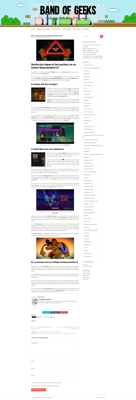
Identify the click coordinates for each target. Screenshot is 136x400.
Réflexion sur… (87, 204)
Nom (32, 361)
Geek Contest (87, 112)
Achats (85, 74)
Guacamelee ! (50, 333)
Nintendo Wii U (87, 169)
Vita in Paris (85, 279)
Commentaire (34, 343)
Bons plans (86, 91)
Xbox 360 (86, 253)
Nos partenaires (56, 29)
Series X (86, 221)
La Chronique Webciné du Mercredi (92, 145)
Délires (85, 100)
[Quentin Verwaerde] (35, 304)
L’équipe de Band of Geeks (43, 29)
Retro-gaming (87, 209)
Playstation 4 (46, 331)
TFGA (85, 233)
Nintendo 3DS (87, 160)
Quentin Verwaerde (39, 37)
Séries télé (86, 218)
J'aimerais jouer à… (88, 126)
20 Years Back (87, 65)
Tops (85, 239)
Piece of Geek (86, 272)
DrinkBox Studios (42, 333)
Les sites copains (67, 29)
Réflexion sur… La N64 (93, 50)
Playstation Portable (89, 195)
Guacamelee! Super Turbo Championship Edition (65, 333)
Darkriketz (85, 264)
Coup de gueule (88, 97)
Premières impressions (89, 201)
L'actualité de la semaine (90, 139)
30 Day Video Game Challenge (91, 68)
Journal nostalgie (88, 132)
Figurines (86, 106)
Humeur (86, 117)
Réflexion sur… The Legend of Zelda (93, 58)
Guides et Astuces (88, 114)
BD (85, 88)
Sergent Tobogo (87, 273)
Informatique (87, 120)
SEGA (85, 215)
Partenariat (86, 174)
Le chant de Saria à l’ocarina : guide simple (93, 56)
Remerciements (88, 207)
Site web (33, 375)
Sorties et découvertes (89, 224)
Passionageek (86, 270)
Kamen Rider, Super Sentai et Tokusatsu (93, 135)
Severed (33, 117)
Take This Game (86, 277)
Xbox (85, 250)
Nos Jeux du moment (89, 171)
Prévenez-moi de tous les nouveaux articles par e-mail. (45, 386)
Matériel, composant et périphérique (93, 154)
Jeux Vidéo (39, 331)
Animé (85, 79)
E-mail (33, 368)
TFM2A (86, 236)
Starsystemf (86, 275)
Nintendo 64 (87, 163)
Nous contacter (77, 29)
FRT (104, 397)
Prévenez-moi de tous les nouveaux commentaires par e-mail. (47, 382)
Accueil (33, 29)
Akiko (84, 50)
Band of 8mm (87, 85)
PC (84, 177)
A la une (86, 71)
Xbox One (86, 256)
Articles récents (40, 297)
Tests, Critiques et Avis (55, 331)
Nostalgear (86, 29)
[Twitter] (35, 307)
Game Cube (87, 109)
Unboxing (86, 245)
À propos (34, 297)
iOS (85, 123)
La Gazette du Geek (87, 266)
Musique (86, 157)
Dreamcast (86, 103)
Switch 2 (86, 227)
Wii (85, 247)
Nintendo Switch (88, 166)
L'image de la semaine (89, 142)
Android (86, 76)
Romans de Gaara (88, 212)
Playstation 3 (87, 186)
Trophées (86, 242)
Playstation (87, 180)
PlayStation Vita (88, 198)
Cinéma (86, 94)
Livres (85, 148)
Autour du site (87, 82)
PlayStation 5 (87, 192)
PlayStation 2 (87, 183)
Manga (85, 151)
